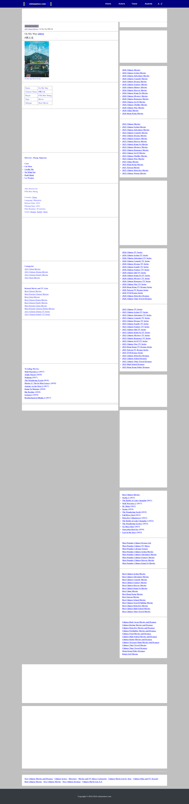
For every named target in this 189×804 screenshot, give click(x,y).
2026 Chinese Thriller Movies (134, 105)
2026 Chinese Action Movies (134, 73)
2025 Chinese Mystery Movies (135, 147)
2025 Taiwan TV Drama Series (135, 350)
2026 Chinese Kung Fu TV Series (136, 276)
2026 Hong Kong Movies (132, 113)
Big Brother (30, 392)
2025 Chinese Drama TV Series (135, 321)
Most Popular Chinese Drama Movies (40, 309)
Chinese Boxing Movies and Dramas (137, 625)
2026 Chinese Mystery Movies (135, 96)
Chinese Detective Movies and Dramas (138, 628)
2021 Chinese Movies (31, 29)
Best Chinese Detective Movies (135, 606)
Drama (33, 212)
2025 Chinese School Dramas (134, 359)
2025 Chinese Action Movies (134, 127)
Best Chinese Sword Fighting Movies (137, 603)
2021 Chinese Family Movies (36, 275)
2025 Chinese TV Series (132, 309)
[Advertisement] (84, 15)
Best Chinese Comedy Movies (134, 580)
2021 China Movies (32, 269)
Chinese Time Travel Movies (134, 645)
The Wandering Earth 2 (132, 524)
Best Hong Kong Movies (132, 594)
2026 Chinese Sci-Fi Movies (133, 102)
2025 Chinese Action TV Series (135, 312)
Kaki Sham (29, 175)
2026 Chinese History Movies (134, 87)
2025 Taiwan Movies (131, 168)
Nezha (125, 509)
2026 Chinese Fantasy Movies (134, 85)
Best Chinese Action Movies (133, 574)
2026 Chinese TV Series (132, 252)
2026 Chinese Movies (131, 70)
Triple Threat (30, 375)
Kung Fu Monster (32, 389)
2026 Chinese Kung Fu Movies (135, 93)
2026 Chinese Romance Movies (135, 99)
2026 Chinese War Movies (133, 108)
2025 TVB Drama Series (132, 353)
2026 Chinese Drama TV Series (135, 264)
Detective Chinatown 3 (131, 518)
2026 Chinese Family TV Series (135, 267)
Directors (73, 779)
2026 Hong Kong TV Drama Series (137, 287)
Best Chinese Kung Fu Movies (134, 588)
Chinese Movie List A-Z (92, 782)
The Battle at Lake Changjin (134, 500)
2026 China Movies (130, 111)
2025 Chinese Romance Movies (135, 150)
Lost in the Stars (129, 532)
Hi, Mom (126, 506)
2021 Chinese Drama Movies (36, 272)
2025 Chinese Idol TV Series (134, 330)
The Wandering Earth (34, 380)
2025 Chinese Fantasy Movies (134, 139)
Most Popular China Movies (36, 306)
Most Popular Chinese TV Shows (136, 546)
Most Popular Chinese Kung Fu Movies (138, 563)
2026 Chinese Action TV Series (135, 255)
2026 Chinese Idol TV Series (134, 273)
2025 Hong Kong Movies (132, 165)
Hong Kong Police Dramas (133, 651)
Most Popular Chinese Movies (37, 294)
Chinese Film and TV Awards (145, 779)
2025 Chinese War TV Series (134, 344)
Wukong (28, 377)
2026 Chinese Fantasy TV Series (135, 270)
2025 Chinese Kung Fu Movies (135, 144)
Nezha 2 (125, 498)
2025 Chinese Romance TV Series (136, 338)
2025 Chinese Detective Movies (135, 170)
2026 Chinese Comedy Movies (135, 79)
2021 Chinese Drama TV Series (37, 312)
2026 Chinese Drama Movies (134, 82)
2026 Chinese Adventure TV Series (136, 258)
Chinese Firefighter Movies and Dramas (139, 631)
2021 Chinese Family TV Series (37, 314)
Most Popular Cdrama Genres (135, 549)
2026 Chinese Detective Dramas (135, 296)
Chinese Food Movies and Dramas (136, 634)
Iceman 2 (28, 395)
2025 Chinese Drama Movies (134, 136)
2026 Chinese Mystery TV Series (136, 278)
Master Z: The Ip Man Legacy (37, 383)
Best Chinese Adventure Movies (135, 577)
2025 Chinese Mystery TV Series (136, 335)
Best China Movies (32, 297)
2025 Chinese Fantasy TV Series (135, 327)
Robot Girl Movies (130, 654)
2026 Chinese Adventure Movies (135, 76)
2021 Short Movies (32, 278)
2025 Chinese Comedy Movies (135, 133)
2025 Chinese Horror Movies (134, 141)
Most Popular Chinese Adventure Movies (139, 555)
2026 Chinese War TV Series (134, 284)
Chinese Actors (61, 779)
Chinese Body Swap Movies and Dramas (139, 622)
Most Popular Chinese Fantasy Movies (138, 558)
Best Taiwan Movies (130, 597)
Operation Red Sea (130, 529)
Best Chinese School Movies (134, 600)
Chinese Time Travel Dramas (134, 648)
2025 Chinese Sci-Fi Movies (133, 153)
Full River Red (128, 515)
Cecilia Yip (29, 169)
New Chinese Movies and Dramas (39, 779)
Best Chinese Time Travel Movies (136, 612)
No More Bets (128, 527)
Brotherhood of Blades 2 (35, 398)
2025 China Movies (130, 162)
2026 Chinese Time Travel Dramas (137, 299)
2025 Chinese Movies (131, 124)
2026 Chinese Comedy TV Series (136, 261)
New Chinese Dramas (71, 782)
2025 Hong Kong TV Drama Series (137, 347)
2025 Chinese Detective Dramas (135, 356)
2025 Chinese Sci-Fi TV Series (134, 341)
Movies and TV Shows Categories (92, 779)
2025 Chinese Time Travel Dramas (137, 361)
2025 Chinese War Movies (133, 159)
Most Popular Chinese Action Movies (137, 552)
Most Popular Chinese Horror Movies (138, 560)
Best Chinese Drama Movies (36, 300)
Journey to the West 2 (34, 386)
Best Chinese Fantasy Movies (134, 583)
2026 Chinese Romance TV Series (136, 281)
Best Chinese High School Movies (136, 609)
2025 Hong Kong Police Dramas (136, 367)
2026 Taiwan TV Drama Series (135, 290)
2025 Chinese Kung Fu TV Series (136, 333)
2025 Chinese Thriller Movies (134, 156)
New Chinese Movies (52, 782)
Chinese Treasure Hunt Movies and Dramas (140, 642)
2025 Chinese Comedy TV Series (136, 318)
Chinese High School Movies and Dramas (139, 637)
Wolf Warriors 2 (31, 372)
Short (45, 212)
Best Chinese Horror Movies (134, 585)
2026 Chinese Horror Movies (134, 90)
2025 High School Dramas (133, 364)
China (34, 197)
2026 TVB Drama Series (132, 293)
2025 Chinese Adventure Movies (135, 130)
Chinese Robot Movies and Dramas (137, 639)
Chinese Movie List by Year (120, 779)
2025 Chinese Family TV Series (135, 324)
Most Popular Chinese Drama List (136, 543)
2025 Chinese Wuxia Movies (134, 173)
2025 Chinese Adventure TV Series (136, 315)
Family (39, 212)
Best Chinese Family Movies (36, 303)
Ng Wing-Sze (30, 172)
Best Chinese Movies (33, 291)
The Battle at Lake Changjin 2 (135, 521)
